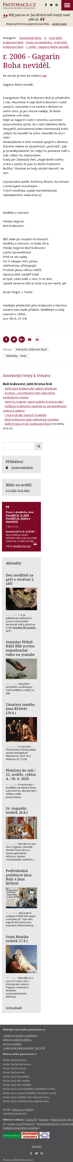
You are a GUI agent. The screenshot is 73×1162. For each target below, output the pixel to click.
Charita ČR (31, 1119)
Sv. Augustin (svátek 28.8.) (17, 810)
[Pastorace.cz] (19, 6)
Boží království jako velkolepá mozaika (32, 419)
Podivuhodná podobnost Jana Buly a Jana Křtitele (19, 877)
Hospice (43, 1119)
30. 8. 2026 (23, 490)
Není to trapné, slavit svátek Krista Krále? (34, 401)
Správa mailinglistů (22, 467)
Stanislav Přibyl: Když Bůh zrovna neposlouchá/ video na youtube (20, 648)
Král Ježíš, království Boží (31, 349)
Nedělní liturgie (22, 546)
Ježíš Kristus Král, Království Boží (27, 424)
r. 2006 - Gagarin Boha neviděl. (47, 47)
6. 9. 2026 (11, 490)
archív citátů (59, 24)
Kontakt (36, 1146)
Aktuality (13, 563)
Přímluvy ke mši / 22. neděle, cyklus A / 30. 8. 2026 (21, 774)
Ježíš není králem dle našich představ (31, 388)
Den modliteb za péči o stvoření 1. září (20, 579)
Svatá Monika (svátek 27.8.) (17, 938)
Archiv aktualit (14, 1007)
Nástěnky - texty (16, 356)
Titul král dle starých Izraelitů (25, 415)
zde (44, 75)
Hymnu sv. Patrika (22, 1109)
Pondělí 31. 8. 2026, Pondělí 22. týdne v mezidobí (18, 518)
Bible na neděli (19, 485)
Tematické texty (30, 38)
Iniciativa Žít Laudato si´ (21, 629)
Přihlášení (14, 461)
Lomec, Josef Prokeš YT (21, 1124)
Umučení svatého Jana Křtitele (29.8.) (20, 708)
